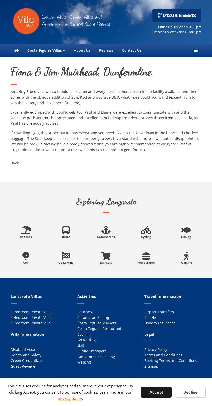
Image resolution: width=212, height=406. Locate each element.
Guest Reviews (23, 366)
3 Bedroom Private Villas (31, 311)
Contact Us (131, 50)
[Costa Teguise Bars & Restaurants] (146, 257)
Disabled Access (25, 349)
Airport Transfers (159, 311)
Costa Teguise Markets (96, 323)
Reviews (106, 50)
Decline (190, 392)
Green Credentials (26, 360)
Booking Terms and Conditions (170, 360)
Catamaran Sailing (93, 317)
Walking (84, 362)
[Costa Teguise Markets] (106, 257)
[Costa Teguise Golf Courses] (25, 257)
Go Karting (86, 339)
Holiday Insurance (160, 323)
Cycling (83, 334)
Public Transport (91, 351)
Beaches (84, 311)
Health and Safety (26, 354)
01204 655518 (179, 15)
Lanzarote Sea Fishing (96, 356)
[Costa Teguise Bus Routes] (66, 231)
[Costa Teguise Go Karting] (66, 257)
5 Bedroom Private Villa (31, 323)
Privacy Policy (155, 349)
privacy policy (70, 398)
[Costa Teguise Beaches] (26, 231)
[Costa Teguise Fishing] (186, 231)
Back (15, 162)
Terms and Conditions (163, 354)
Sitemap (151, 366)
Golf (80, 345)
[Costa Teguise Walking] (186, 257)
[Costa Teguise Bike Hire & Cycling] (146, 231)
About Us (82, 50)
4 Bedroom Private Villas (31, 317)
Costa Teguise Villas (45, 50)
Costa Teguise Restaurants (100, 328)
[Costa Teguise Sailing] (106, 231)
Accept (156, 392)
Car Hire (151, 317)
